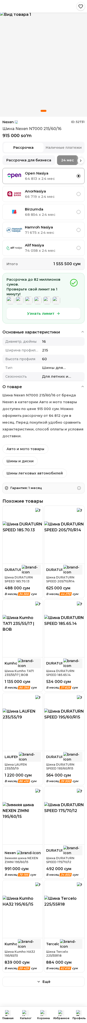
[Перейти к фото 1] (43, 111)
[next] (80, 160)
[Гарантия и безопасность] (79, 488)
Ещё (47, 981)
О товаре (12, 387)
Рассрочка (23, 147)
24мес (67, 160)
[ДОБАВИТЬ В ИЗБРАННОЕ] (80, 6)
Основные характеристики (31, 332)
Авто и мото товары (25, 449)
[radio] (78, 176)
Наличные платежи (64, 147)
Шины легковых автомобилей (35, 473)
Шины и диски (20, 461)
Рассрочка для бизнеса (28, 160)
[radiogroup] (43, 212)
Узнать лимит (40, 313)
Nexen (8, 122)
